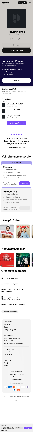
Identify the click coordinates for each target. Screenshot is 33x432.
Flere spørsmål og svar (9, 311)
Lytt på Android (9, 352)
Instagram (7, 360)
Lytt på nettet (8, 355)
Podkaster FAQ (9, 341)
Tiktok (6, 363)
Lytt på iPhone (9, 349)
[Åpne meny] (30, 3)
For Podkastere (9, 335)
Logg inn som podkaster (12, 338)
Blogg (6, 327)
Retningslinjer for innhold (16, 374)
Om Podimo (8, 322)
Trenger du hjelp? (10, 330)
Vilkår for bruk (16, 377)
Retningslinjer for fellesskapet (14, 344)
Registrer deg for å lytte (16, 123)
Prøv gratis (22, 3)
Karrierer (7, 324)
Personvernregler (16, 379)
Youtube (6, 366)
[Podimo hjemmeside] (5, 3)
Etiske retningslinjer (16, 371)
